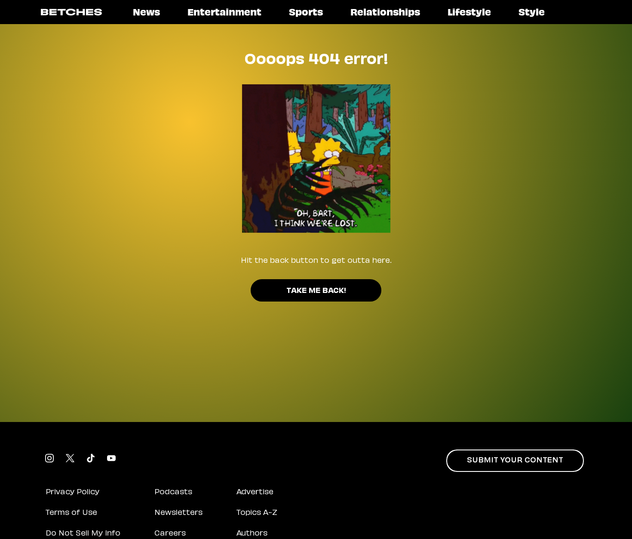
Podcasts (173, 492)
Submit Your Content (515, 460)
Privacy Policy (72, 492)
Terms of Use (71, 513)
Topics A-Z (256, 513)
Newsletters (178, 513)
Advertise (254, 492)
